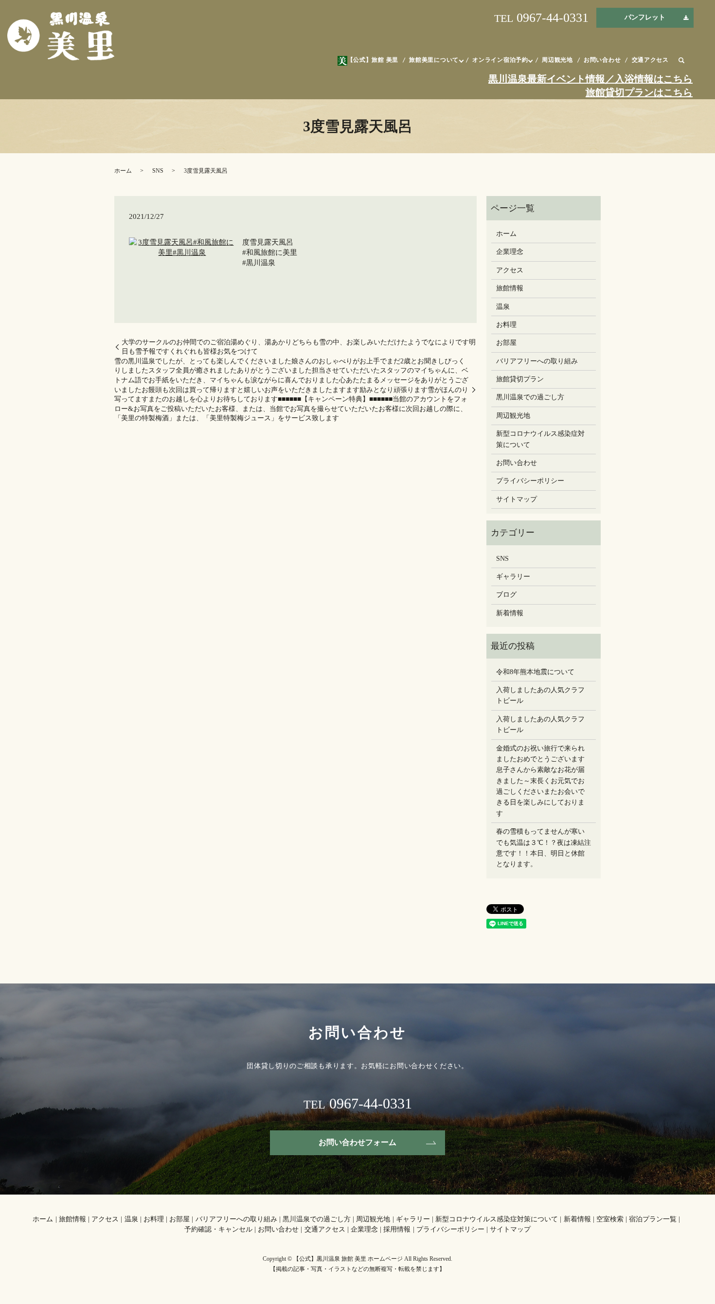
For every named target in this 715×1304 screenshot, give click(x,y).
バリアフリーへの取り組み (537, 361)
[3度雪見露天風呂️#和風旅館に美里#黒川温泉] (182, 247)
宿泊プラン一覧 (653, 1219)
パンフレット (645, 17)
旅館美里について (434, 59)
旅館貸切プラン (520, 379)
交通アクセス (650, 59)
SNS (157, 170)
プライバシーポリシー (530, 480)
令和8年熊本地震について (535, 672)
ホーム (123, 170)
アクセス (509, 270)
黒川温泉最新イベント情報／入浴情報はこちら (590, 78)
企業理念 (509, 251)
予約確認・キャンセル (218, 1229)
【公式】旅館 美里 (372, 59)
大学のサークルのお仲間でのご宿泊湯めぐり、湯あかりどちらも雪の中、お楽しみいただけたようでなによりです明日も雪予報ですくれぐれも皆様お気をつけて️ (299, 347)
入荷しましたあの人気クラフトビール (540, 695)
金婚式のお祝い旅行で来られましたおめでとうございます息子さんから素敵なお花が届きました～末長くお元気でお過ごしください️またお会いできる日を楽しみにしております (540, 781)
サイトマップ (516, 499)
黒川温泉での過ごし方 (530, 397)
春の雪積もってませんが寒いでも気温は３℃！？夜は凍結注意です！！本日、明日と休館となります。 (543, 848)
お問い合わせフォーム (357, 1142)
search (681, 61)
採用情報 (397, 1229)
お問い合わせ (602, 59)
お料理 (506, 324)
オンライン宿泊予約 (500, 59)
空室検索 (610, 1219)
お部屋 (506, 342)
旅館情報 (509, 288)
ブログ (506, 594)
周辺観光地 (557, 59)
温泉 (503, 306)
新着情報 (509, 613)
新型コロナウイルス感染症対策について (540, 439)
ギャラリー (513, 576)
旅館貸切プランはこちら (639, 92)
